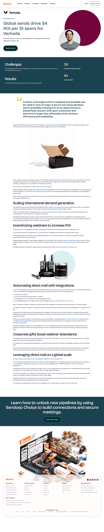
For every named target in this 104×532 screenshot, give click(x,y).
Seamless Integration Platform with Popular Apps (18, 502)
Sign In (87, 3)
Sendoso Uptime (66, 490)
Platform (27, 488)
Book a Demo (95, 3)
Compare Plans (28, 492)
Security (51, 511)
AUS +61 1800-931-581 (11, 494)
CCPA (34, 511)
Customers (46, 492)
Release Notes (66, 488)
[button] (19, 3)
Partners (45, 494)
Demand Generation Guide (12, 507)
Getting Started (28, 485)
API (63, 492)
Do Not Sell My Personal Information (79, 511)
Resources (27, 494)
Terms (28, 511)
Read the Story (10, 48)
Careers (45, 488)
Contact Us (46, 490)
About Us (45, 485)
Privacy (17, 511)
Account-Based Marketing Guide (89, 492)
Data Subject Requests (62, 511)
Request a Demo (10, 485)
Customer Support (67, 485)
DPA (23, 511)
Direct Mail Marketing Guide (88, 488)
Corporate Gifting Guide (87, 485)
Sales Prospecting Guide (87, 490)
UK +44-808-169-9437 (11, 492)
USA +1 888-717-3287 (11, 488)
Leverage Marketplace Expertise (14, 504)
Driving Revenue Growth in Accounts (15, 500)
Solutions (27, 490)
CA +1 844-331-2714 (10, 490)
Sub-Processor (42, 511)
